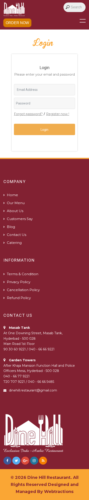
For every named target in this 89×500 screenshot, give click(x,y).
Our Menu (16, 203)
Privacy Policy (18, 282)
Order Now (17, 23)
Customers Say (20, 219)
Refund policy (19, 298)
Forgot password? (28, 114)
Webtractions (58, 491)
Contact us (16, 235)
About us (15, 211)
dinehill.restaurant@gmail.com (33, 390)
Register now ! (57, 114)
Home (12, 195)
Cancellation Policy (23, 290)
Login (44, 129)
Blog (11, 227)
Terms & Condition (22, 274)
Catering (14, 242)
